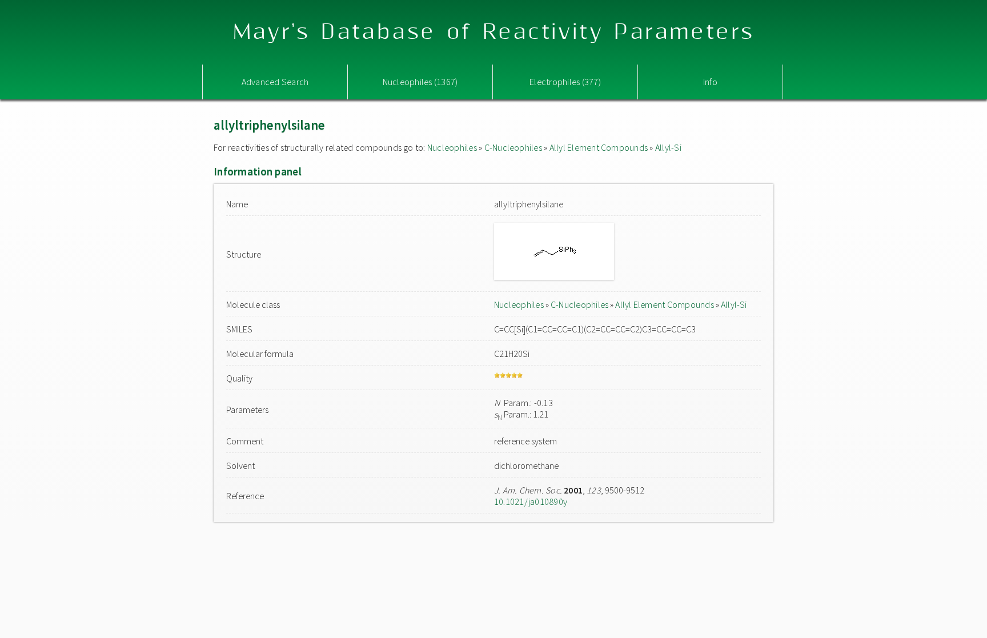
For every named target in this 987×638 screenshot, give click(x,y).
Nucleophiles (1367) (420, 81)
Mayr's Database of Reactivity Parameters (494, 32)
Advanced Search (275, 81)
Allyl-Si (668, 147)
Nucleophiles (452, 147)
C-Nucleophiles (513, 147)
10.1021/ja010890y (530, 501)
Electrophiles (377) (565, 81)
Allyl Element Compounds (598, 147)
